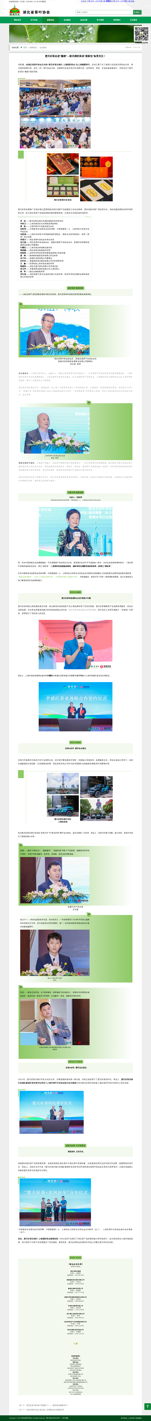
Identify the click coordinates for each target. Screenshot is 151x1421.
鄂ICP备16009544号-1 (53, 1418)
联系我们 (116, 20)
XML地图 (65, 1418)
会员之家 (83, 20)
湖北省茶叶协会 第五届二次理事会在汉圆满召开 (45, 1410)
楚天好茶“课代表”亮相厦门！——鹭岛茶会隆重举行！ (48, 1405)
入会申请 (131, 1418)
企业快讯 (43, 47)
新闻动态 (50, 20)
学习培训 (100, 20)
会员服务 (67, 20)
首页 (25, 47)
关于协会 (34, 20)
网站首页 (17, 20)
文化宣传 (133, 20)
